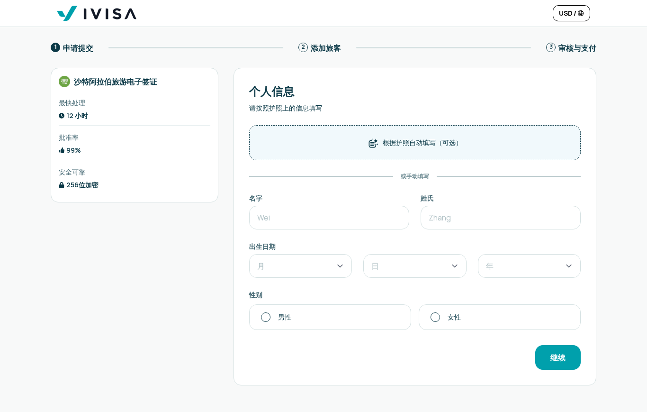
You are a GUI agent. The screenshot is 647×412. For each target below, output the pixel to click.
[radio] (330, 317)
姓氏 (427, 197)
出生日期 (262, 246)
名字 (255, 197)
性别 (255, 294)
